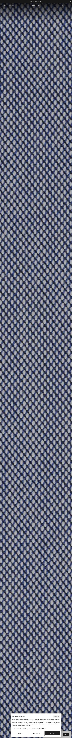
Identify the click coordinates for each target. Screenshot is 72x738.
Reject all (20, 733)
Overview (57, 716)
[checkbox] (16, 729)
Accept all (52, 733)
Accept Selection (36, 733)
